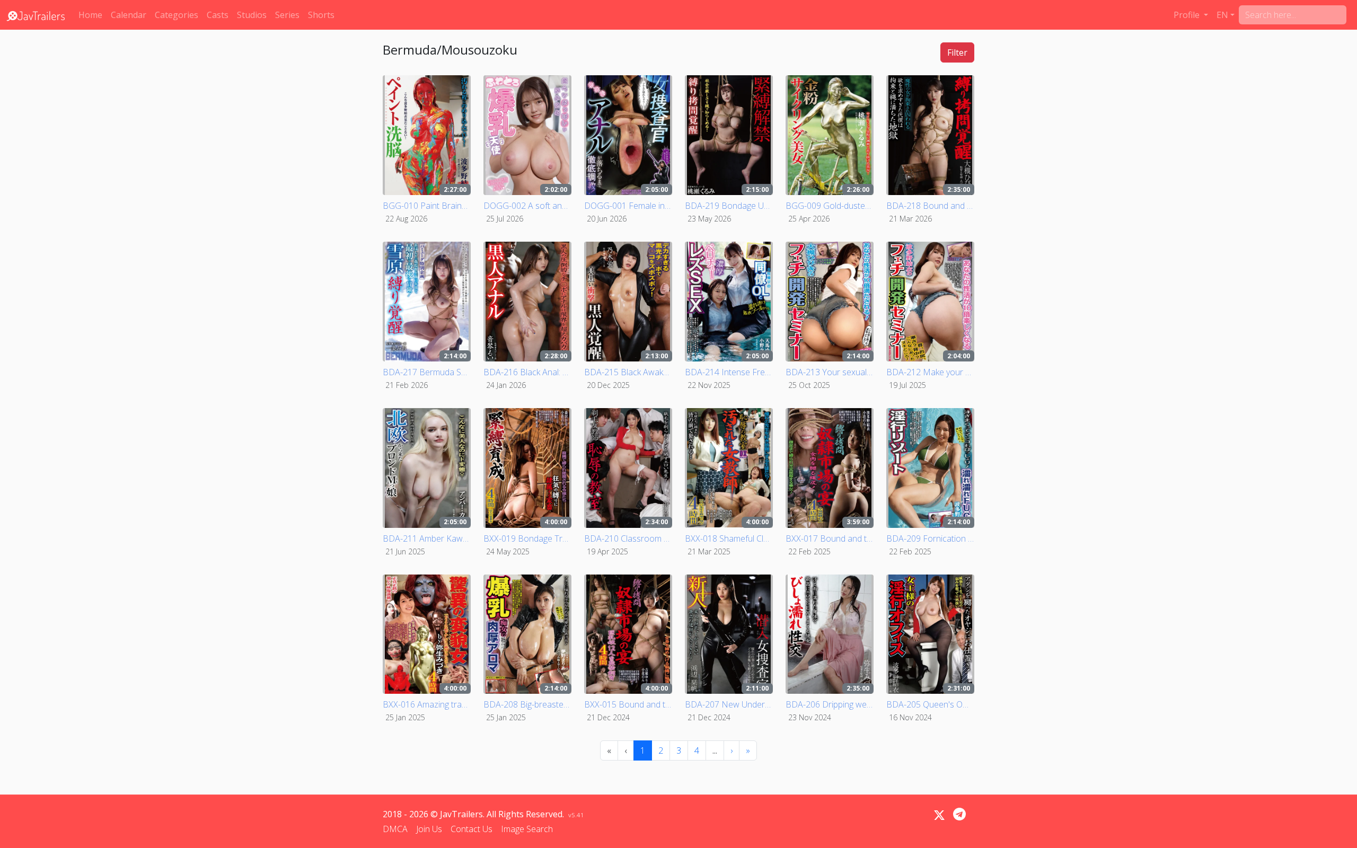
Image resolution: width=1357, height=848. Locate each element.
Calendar (128, 15)
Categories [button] (176, 15)
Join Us (429, 829)
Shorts (321, 15)
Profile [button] (1188, 15)
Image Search (527, 829)
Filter (957, 52)
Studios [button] (252, 15)
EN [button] (1222, 15)
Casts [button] (217, 15)
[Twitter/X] (939, 815)
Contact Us (471, 829)
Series (287, 15)
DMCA (395, 829)
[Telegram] (959, 814)
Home (90, 15)
